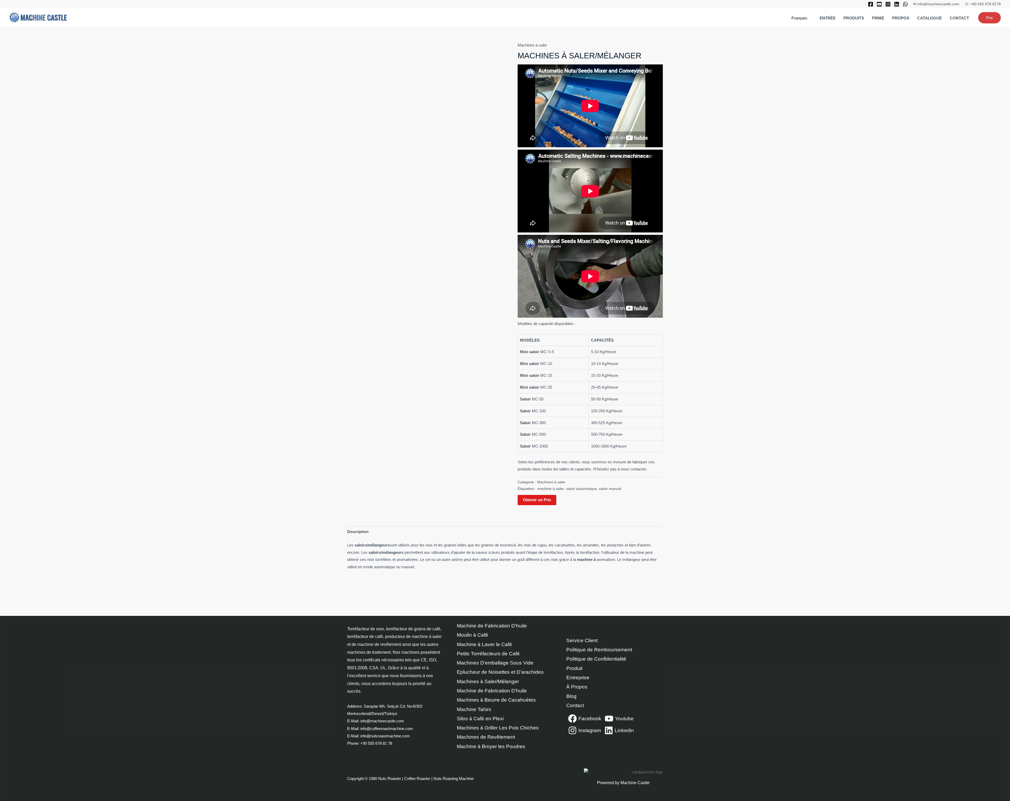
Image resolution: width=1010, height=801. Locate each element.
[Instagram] (888, 4)
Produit (574, 668)
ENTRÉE (828, 18)
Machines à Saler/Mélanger (488, 681)
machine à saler (550, 489)
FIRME (878, 18)
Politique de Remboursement (599, 649)
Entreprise (577, 677)
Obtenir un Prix (537, 500)
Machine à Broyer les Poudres (491, 746)
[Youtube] (879, 4)
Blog (571, 696)
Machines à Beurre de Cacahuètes (496, 700)
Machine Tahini (474, 709)
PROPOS (900, 18)
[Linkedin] (896, 4)
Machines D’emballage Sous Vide (495, 663)
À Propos (576, 687)
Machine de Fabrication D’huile (492, 625)
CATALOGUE (929, 18)
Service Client (582, 640)
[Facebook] (870, 4)
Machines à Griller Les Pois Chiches (498, 728)
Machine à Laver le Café (484, 644)
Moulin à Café (472, 635)
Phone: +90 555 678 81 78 (370, 743)
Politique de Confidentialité (596, 659)
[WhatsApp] (905, 4)
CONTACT (959, 18)
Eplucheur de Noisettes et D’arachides (500, 672)
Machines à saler (532, 45)
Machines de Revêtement (486, 737)
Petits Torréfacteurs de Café (488, 653)
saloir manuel (610, 489)
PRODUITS (854, 18)
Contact (575, 705)
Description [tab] (357, 531)
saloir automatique (581, 489)
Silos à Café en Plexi (480, 718)
